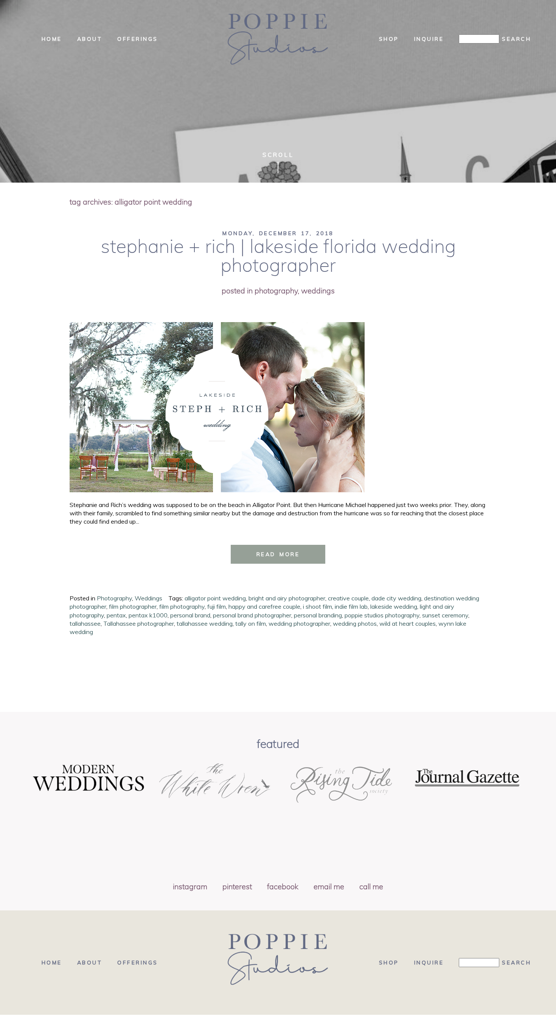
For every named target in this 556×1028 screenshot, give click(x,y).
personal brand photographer (252, 615)
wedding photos (355, 623)
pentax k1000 (148, 615)
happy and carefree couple (264, 606)
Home (52, 39)
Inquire (429, 39)
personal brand (190, 615)
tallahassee (85, 623)
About (90, 39)
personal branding (318, 615)
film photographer (133, 606)
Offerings (137, 39)
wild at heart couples (407, 623)
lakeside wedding (393, 606)
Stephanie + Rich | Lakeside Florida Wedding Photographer (278, 257)
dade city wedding (396, 598)
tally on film (250, 623)
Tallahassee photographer (138, 623)
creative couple (348, 598)
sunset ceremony (445, 615)
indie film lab (351, 606)
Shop (389, 39)
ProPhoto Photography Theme (271, 1021)
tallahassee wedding (205, 623)
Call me (371, 887)
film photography (182, 606)
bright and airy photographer (286, 598)
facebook (282, 887)
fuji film (216, 606)
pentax (116, 615)
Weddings (318, 291)
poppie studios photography (382, 615)
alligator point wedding (215, 598)
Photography (276, 291)
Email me (329, 887)
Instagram (190, 887)
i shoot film (317, 606)
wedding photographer (299, 623)
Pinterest (237, 887)
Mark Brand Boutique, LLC (396, 1021)
